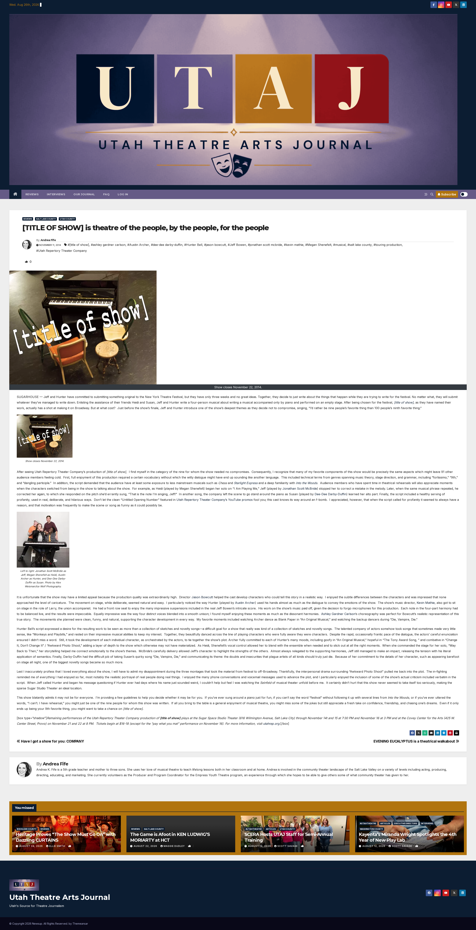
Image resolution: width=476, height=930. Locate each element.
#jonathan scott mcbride (265, 245)
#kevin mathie (293, 245)
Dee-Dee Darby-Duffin (330, 494)
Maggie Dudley (175, 846)
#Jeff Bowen (237, 245)
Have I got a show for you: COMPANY (52, 741)
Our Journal (84, 194)
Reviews (32, 194)
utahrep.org (271, 723)
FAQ (106, 194)
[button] (431, 194)
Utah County (67, 219)
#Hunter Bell (193, 245)
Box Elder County (26, 829)
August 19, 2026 (260, 846)
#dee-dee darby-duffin (166, 245)
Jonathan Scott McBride (299, 488)
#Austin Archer (138, 245)
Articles (271, 829)
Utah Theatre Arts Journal (59, 897)
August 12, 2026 (374, 846)
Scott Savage (287, 846)
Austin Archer (245, 603)
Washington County (371, 829)
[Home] (15, 194)
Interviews (56, 194)
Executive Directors (405, 823)
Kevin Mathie (426, 603)
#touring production (388, 245)
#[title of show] (78, 245)
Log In (123, 194)
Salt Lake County (46, 219)
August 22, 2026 (146, 846)
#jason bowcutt (215, 245)
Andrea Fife (48, 240)
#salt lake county (360, 245)
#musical (339, 245)
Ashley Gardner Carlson (337, 614)
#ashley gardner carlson (108, 245)
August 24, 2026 (31, 846)
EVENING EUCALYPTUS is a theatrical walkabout (415, 741)
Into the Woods (306, 483)
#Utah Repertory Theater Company (61, 251)
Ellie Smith (57, 846)
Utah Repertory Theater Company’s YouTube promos (214, 500)
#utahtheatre (254, 829)
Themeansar (80, 923)
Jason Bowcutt (202, 597)
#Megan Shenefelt (318, 245)
